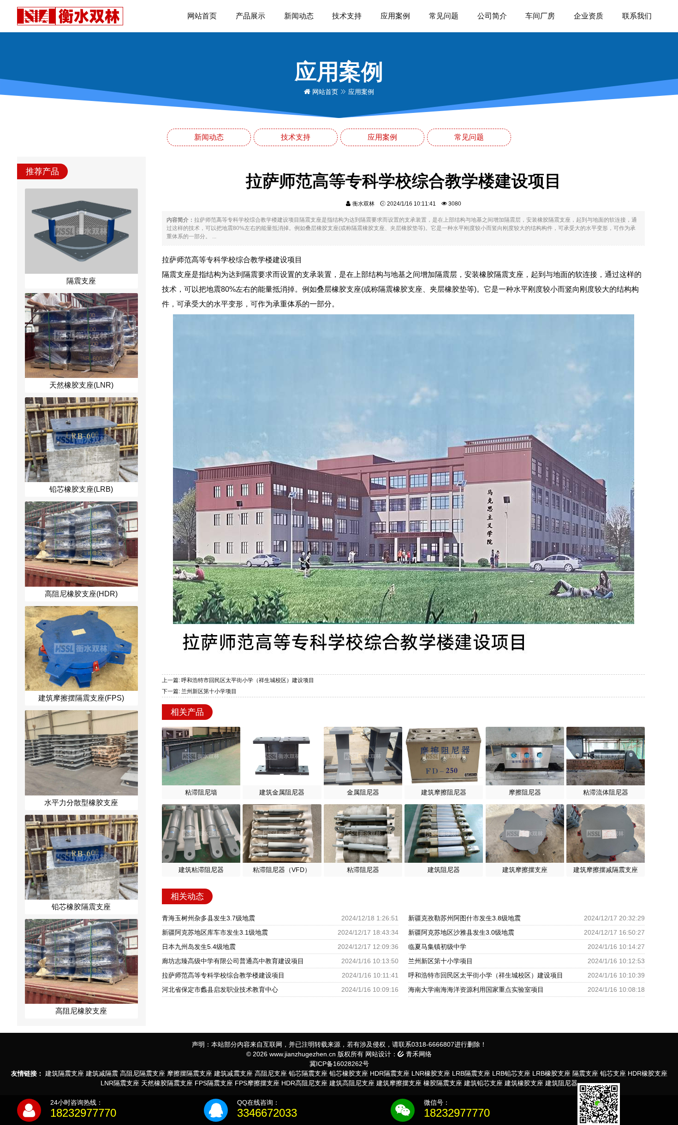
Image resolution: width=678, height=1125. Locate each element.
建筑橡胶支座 (524, 1083)
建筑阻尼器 (561, 1083)
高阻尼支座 (271, 1073)
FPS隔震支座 (214, 1083)
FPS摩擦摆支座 (257, 1083)
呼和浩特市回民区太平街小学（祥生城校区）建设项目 (485, 975)
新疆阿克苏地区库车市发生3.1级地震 (215, 932)
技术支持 (347, 16)
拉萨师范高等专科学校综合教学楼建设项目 (223, 975)
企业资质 (588, 16)
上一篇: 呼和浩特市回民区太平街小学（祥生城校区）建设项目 (238, 680)
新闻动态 (299, 16)
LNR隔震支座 (120, 1083)
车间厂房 (540, 16)
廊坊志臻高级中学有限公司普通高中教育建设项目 (233, 961)
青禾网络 (418, 1054)
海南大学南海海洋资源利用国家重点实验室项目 (476, 989)
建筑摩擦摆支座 (399, 1083)
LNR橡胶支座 (430, 1073)
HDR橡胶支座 (647, 1073)
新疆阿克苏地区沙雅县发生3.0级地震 (461, 932)
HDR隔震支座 (390, 1073)
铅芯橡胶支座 (348, 1073)
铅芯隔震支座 (308, 1073)
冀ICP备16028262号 (339, 1063)
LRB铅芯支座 (511, 1073)
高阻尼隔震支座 (142, 1073)
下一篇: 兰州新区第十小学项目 (199, 691)
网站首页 (202, 16)
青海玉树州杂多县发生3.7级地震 (208, 918)
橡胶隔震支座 (442, 1083)
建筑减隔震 (102, 1073)
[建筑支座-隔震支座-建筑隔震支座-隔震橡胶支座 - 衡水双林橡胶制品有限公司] (70, 15)
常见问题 (443, 16)
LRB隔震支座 (471, 1073)
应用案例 (395, 16)
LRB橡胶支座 (551, 1073)
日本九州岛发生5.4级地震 (199, 946)
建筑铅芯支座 (483, 1083)
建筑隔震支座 (64, 1073)
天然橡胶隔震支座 (167, 1083)
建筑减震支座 (233, 1073)
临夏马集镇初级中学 (437, 946)
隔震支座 (585, 1073)
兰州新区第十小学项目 (440, 961)
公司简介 (492, 16)
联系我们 (637, 16)
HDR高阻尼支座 (304, 1083)
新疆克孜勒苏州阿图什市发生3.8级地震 (464, 918)
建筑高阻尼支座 (352, 1083)
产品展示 (250, 16)
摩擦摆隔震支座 (189, 1073)
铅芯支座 (613, 1073)
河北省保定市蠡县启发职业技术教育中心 (220, 989)
